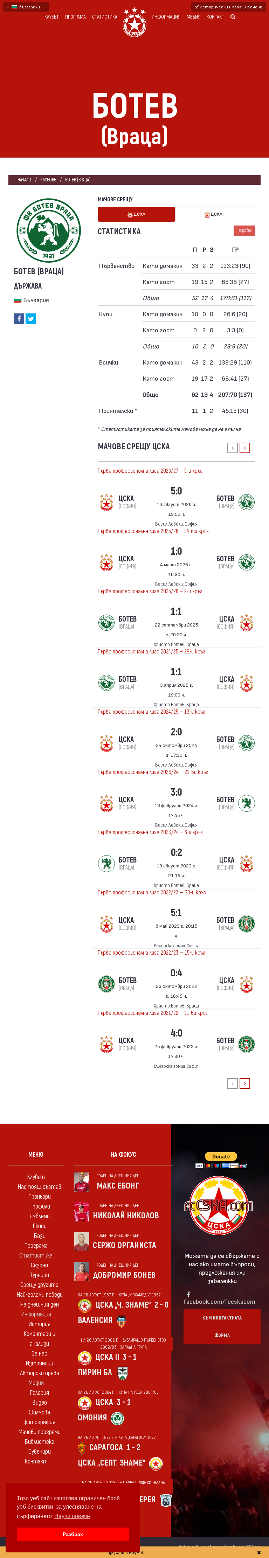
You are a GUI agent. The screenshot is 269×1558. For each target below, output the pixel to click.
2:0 (176, 732)
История (39, 1324)
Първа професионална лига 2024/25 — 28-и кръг (151, 651)
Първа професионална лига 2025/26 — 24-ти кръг (153, 531)
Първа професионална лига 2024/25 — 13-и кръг (151, 711)
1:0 (176, 551)
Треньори (39, 1197)
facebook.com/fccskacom (219, 1301)
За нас (39, 1354)
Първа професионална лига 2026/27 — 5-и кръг (150, 471)
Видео (39, 1403)
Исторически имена (230, 6)
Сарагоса (106, 1447)
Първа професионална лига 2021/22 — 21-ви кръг (153, 1013)
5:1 (176, 912)
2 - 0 (161, 1305)
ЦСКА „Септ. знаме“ (111, 1463)
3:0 (176, 792)
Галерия (39, 1393)
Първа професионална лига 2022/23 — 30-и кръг (152, 892)
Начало (24, 180)
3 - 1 (130, 1357)
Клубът (51, 17)
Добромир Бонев (124, 1275)
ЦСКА (139, 214)
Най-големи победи (39, 1295)
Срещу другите (39, 1285)
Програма (75, 17)
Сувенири (39, 1452)
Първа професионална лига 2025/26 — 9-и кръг (150, 591)
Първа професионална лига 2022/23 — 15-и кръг (151, 952)
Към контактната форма (222, 1326)
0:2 (176, 852)
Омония (92, 1418)
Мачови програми (39, 1432)
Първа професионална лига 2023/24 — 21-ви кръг (153, 772)
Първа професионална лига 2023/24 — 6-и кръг (150, 832)
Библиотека (39, 1442)
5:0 (176, 491)
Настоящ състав (39, 1187)
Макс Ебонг (118, 1186)
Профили (39, 1207)
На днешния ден (39, 1305)
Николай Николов (126, 1216)
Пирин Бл (95, 1372)
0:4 (176, 973)
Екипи (40, 1226)
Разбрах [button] (73, 1534)
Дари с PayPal (128, 1552)
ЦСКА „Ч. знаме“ (123, 1305)
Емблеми (39, 1216)
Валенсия (95, 1320)
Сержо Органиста (124, 1245)
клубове (48, 180)
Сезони (39, 1265)
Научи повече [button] (72, 1516)
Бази (40, 1236)
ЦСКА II (218, 214)
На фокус (123, 1155)
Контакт (215, 17)
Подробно (244, 230)
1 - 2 (133, 1447)
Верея (145, 1500)
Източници (39, 1363)
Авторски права (39, 1373)
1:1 (176, 611)
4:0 (176, 1033)
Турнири (39, 1275)
